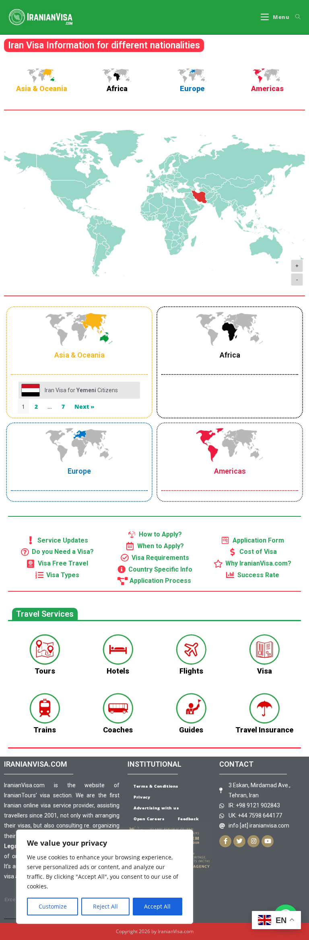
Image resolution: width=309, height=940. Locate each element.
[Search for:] (295, 17)
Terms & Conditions (156, 786)
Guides (191, 730)
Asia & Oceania (41, 88)
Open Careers (149, 818)
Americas (267, 88)
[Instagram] (253, 841)
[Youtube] (268, 841)
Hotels (118, 671)
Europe (192, 88)
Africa (117, 88)
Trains (44, 730)
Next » (84, 406)
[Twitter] (239, 841)
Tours (45, 671)
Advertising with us (156, 808)
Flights (191, 671)
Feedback (188, 818)
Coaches (118, 730)
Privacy (142, 797)
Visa (264, 671)
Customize (53, 906)
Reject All (105, 906)
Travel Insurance (264, 730)
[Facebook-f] (225, 841)
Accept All (157, 906)
